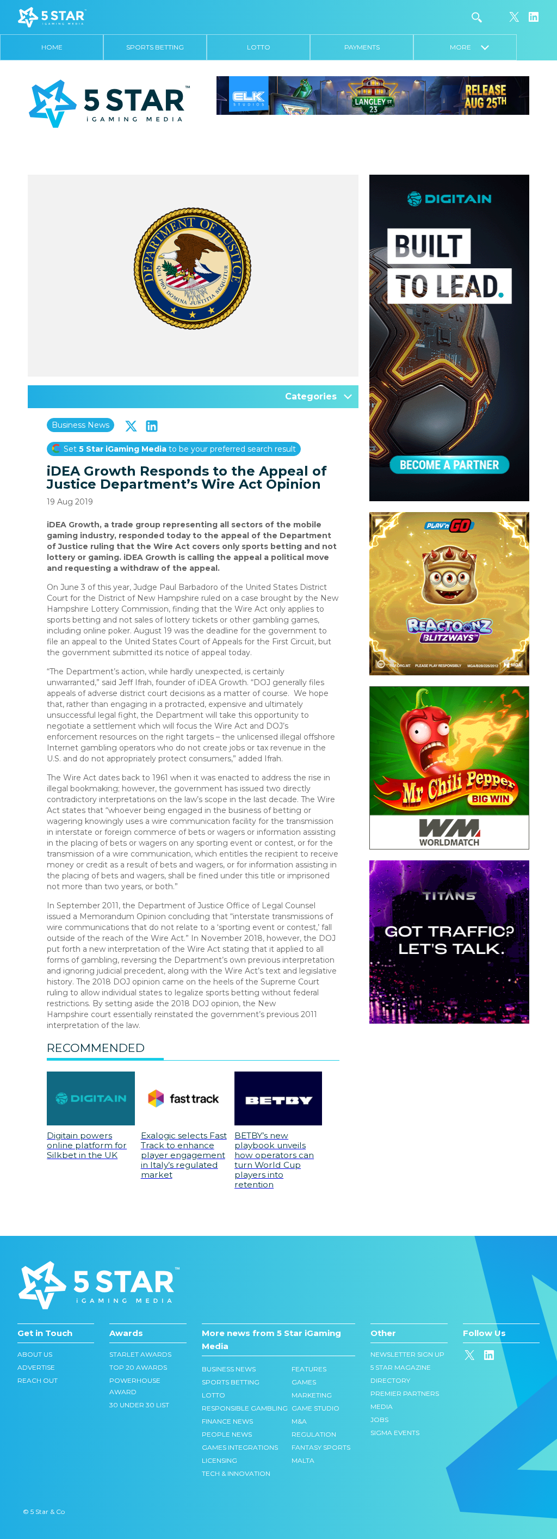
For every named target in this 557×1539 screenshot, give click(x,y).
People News (227, 1434)
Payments (362, 47)
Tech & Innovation (236, 1473)
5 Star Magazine (400, 1367)
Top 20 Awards (138, 1367)
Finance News (227, 1421)
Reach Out (37, 1380)
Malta (303, 1460)
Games (304, 1382)
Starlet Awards (140, 1354)
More (465, 47)
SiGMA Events (394, 1433)
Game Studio (315, 1408)
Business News (80, 425)
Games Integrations (240, 1447)
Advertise (36, 1367)
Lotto (258, 47)
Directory (390, 1380)
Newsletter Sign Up (407, 1354)
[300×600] (449, 180)
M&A (299, 1421)
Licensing (219, 1460)
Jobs (379, 1419)
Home (52, 47)
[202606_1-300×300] (449, 692)
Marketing (312, 1395)
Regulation (314, 1434)
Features (309, 1369)
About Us (34, 1354)
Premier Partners (404, 1393)
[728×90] (372, 95)
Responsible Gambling (245, 1408)
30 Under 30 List (139, 1405)
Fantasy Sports (321, 1447)
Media (381, 1406)
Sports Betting (155, 47)
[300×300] (449, 517)
